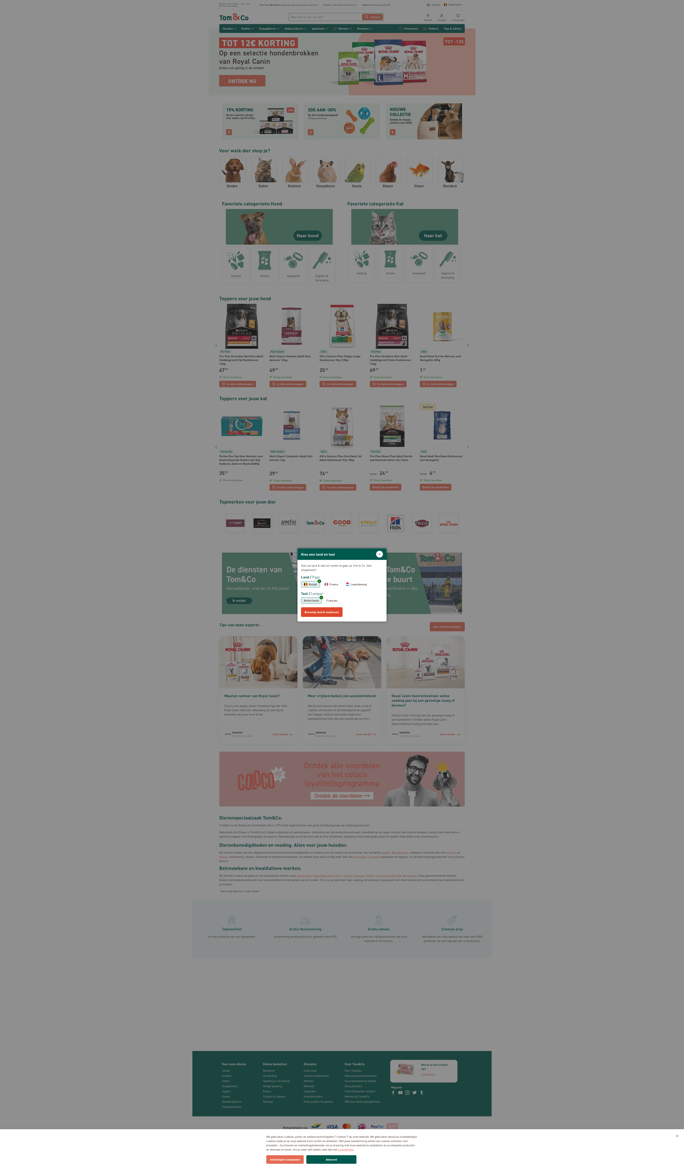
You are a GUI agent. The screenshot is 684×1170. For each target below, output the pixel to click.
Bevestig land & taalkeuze (322, 612)
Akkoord (331, 1159)
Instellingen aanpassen (285, 1159)
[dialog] (342, 585)
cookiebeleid (346, 1149)
